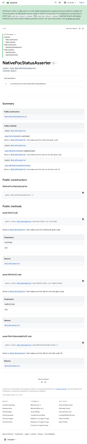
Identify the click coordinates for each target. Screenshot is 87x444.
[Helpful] (79, 28)
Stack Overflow (64, 418)
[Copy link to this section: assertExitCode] (20, 213)
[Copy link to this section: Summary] (16, 104)
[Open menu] (3, 2)
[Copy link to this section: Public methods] (24, 206)
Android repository (9, 405)
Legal (27, 434)
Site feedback (50, 434)
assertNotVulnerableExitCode (17, 166)
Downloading (7, 412)
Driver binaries (7, 422)
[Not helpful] (82, 28)
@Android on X (36, 405)
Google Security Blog (38, 415)
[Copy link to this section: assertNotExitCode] (23, 275)
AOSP (4, 28)
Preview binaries (8, 415)
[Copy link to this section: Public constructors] (29, 180)
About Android (8, 434)
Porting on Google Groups (39, 425)
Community (19, 434)
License (33, 434)
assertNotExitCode (12, 151)
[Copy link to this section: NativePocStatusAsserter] (29, 186)
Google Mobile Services (67, 415)
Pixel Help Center (64, 408)
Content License (61, 389)
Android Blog (35, 412)
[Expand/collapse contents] (15, 34)
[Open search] (55, 2)
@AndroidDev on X (37, 408)
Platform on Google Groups (40, 418)
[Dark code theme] (83, 192)
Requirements (7, 408)
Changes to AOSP (73, 19)
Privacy (40, 434)
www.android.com (65, 412)
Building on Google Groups (40, 422)
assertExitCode (11, 136)
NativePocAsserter (18, 131)
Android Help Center (66, 405)
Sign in (81, 2)
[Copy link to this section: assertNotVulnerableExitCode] (34, 336)
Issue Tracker (63, 422)
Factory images (8, 418)
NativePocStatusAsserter (15, 117)
